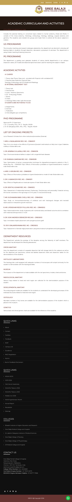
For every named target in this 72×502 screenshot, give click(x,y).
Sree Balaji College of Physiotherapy (16, 441)
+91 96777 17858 (21, 473)
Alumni (7, 358)
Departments (49, 2)
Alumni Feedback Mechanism (14, 362)
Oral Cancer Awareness (12, 384)
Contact (7, 331)
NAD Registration (10, 354)
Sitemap (7, 411)
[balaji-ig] (13, 491)
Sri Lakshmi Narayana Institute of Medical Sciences (20, 433)
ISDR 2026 (8, 380)
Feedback (8, 339)
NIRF (6, 343)
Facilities (55, 2)
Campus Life (9, 347)
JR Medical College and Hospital (15, 445)
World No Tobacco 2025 (12, 392)
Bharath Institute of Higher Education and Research (21, 425)
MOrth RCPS (9, 376)
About (42, 2)
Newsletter (8, 407)
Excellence (8, 350)
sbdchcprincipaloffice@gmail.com (14, 467)
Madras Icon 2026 (10, 396)
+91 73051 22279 (18, 471)
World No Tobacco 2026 (12, 388)
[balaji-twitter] (10, 491)
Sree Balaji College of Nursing (14, 437)
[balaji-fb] (7, 491)
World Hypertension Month (13, 399)
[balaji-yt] (4, 491)
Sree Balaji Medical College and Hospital (17, 429)
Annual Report (9, 403)
